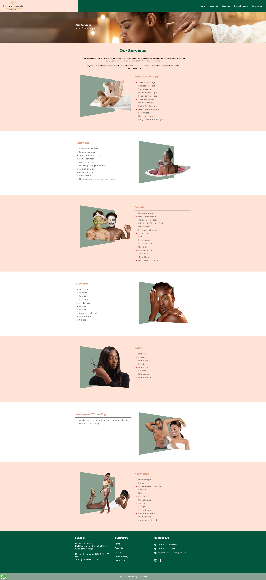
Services (226, 6)
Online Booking (241, 6)
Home (202, 6)
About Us (213, 6)
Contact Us (257, 6)
